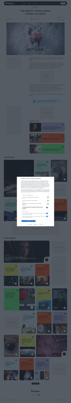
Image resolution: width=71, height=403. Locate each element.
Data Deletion (30, 224)
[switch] (47, 197)
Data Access (35, 224)
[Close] (52, 179)
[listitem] (35, 195)
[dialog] (35, 201)
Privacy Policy (41, 224)
